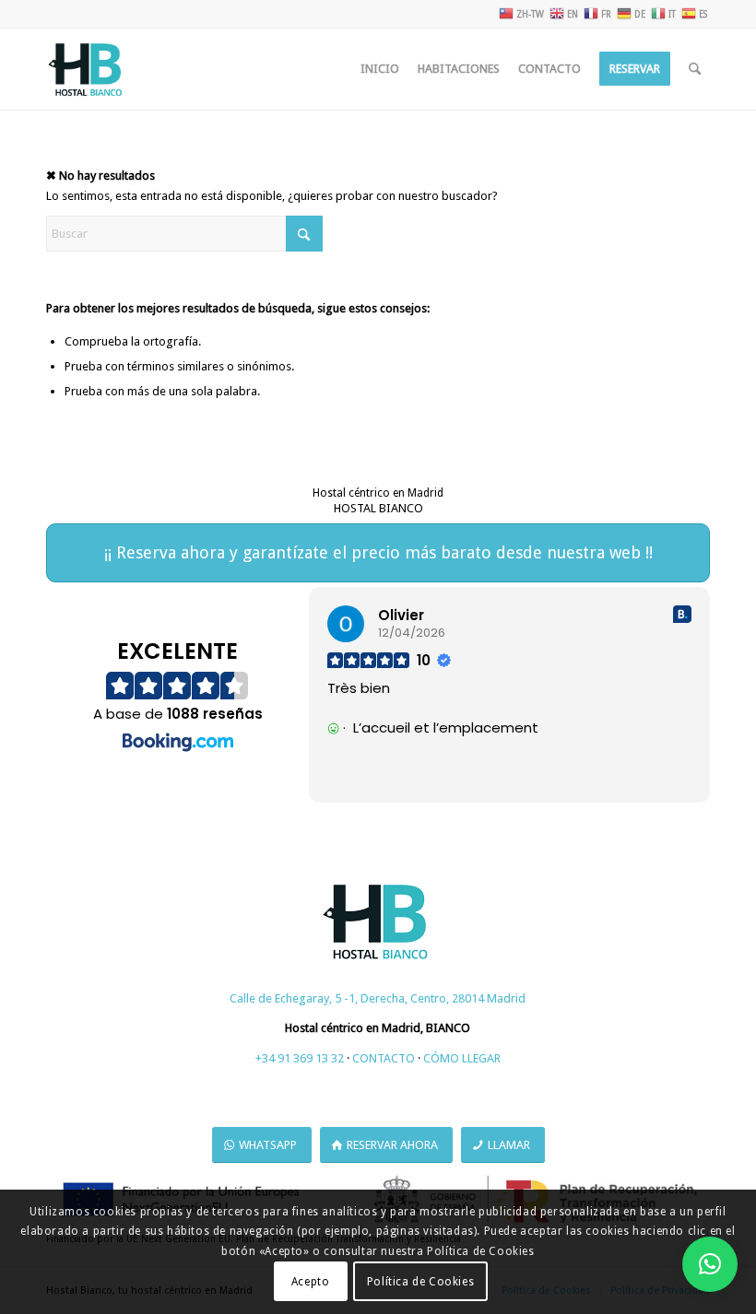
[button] (710, 1264)
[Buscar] (694, 69)
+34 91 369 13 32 (299, 1058)
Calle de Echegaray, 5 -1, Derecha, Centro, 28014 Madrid (378, 998)
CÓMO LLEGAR (462, 1058)
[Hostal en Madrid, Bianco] (86, 69)
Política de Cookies (420, 1281)
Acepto (310, 1281)
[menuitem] (379, 69)
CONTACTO (383, 1058)
